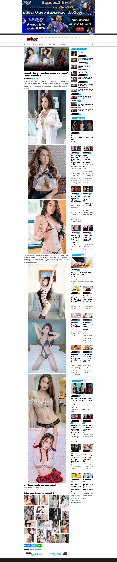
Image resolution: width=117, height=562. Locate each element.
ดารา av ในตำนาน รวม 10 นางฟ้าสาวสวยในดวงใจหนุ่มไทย (87, 457)
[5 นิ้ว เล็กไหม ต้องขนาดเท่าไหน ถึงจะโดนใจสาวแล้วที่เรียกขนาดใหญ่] (88, 288)
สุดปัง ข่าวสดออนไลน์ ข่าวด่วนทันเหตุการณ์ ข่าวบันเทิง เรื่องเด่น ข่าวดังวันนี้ (60, 38)
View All (82, 254)
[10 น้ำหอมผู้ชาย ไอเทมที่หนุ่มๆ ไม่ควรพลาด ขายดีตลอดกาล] (88, 475)
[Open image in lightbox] (31, 500)
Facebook (92, 34)
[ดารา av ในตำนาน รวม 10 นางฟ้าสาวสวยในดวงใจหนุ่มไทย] (88, 446)
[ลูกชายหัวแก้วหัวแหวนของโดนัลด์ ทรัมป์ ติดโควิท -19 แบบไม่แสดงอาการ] (74, 110)
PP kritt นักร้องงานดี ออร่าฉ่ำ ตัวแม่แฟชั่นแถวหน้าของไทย (76, 459)
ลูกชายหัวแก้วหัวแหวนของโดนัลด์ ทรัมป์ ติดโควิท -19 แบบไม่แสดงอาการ (85, 111)
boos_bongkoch (33, 490)
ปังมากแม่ (54, 44)
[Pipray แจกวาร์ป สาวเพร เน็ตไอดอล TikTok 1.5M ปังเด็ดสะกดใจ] (76, 228)
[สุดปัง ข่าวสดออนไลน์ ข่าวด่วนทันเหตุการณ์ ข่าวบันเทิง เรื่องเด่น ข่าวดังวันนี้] (24, 44)
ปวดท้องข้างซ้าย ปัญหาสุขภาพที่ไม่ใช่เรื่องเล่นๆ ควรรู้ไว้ (76, 358)
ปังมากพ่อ (49, 44)
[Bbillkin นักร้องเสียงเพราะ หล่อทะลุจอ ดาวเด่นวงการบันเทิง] (88, 416)
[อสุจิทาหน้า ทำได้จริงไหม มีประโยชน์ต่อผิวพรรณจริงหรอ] (76, 315)
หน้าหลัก (29, 44)
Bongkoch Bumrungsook (35, 487)
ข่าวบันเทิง (35, 44)
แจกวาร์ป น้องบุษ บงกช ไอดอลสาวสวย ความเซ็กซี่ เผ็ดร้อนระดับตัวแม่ (85, 79)
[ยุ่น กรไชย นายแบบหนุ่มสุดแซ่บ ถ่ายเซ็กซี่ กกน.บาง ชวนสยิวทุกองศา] (74, 66)
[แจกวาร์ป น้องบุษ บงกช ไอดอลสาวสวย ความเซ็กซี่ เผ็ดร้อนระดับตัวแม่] (74, 79)
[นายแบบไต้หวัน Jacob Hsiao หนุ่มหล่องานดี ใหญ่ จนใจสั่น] (74, 73)
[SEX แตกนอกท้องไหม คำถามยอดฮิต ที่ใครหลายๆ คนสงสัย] (88, 347)
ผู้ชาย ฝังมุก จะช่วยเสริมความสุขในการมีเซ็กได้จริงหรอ (82, 273)
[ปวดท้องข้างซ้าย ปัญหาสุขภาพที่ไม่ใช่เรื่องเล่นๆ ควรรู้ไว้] (76, 347)
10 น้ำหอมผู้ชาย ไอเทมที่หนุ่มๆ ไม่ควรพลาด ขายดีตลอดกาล (88, 487)
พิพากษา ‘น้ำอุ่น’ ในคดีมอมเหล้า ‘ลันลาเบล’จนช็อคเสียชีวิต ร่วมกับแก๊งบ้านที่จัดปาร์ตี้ (85, 98)
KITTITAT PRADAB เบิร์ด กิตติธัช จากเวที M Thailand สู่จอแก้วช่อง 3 (81, 400)
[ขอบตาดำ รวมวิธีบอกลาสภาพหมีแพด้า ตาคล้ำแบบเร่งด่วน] (76, 475)
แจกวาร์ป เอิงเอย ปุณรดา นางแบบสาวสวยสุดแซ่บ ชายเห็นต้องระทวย (37, 554)
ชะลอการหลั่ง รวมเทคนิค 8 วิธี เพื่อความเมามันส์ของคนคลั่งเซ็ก (88, 326)
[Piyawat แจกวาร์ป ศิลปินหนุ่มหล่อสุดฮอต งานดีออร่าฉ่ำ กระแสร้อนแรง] (76, 416)
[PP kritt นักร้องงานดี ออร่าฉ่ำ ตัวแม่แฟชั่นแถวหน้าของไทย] (76, 446)
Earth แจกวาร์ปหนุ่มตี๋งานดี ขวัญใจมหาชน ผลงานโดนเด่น (76, 199)
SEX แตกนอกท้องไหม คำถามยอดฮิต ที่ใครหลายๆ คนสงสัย (88, 358)
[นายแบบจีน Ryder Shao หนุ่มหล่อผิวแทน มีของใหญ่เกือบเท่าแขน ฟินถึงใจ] (74, 60)
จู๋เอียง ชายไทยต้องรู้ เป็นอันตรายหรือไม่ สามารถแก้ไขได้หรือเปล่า (76, 299)
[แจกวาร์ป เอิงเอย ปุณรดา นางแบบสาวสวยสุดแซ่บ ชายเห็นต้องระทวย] (74, 85)
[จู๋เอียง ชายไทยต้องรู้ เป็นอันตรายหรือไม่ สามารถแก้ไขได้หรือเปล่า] (76, 288)
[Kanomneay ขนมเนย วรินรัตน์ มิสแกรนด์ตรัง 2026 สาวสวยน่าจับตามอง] (74, 53)
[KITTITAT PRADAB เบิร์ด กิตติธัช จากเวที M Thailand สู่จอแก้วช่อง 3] (82, 388)
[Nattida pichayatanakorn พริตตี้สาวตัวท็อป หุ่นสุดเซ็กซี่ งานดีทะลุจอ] (88, 148)
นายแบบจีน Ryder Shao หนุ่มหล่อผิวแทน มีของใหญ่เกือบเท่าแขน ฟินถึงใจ (85, 60)
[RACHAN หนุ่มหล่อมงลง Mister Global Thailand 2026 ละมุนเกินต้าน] (76, 148)
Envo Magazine (67, 560)
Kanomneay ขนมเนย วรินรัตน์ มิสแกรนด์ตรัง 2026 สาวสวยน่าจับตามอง (85, 53)
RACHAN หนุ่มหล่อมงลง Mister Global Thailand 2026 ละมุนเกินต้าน (76, 159)
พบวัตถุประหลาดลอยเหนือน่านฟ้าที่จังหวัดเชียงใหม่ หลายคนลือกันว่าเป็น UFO (85, 91)
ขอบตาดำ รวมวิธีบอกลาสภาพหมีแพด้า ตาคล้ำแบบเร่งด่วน (76, 488)
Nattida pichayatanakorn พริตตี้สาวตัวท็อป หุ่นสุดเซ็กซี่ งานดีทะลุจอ (88, 160)
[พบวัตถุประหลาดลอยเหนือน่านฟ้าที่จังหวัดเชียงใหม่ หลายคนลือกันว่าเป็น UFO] (74, 90)
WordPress (57, 560)
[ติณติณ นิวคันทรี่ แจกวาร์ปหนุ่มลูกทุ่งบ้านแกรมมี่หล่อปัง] (88, 228)
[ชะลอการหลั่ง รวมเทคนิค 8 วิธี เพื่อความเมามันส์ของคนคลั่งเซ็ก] (88, 315)
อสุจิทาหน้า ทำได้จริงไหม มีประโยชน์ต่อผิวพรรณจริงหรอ (76, 325)
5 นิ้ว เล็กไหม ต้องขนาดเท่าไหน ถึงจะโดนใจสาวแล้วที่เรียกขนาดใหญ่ (88, 299)
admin (37, 78)
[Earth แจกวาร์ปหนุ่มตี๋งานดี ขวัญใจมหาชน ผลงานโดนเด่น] (76, 189)
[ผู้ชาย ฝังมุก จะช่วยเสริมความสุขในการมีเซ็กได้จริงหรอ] (82, 262)
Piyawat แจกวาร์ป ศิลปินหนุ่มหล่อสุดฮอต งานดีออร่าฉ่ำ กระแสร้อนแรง (76, 429)
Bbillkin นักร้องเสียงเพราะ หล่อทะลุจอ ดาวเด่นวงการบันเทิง (88, 428)
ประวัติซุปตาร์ (42, 44)
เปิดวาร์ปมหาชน (61, 44)
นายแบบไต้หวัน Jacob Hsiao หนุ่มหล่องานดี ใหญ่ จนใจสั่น (55, 554)
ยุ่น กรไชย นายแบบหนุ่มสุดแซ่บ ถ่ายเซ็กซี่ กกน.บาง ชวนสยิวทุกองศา (85, 66)
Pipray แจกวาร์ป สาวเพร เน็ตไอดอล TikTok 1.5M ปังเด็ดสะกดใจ (76, 239)
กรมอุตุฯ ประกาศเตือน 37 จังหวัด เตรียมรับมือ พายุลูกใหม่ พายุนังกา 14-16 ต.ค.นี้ (85, 104)
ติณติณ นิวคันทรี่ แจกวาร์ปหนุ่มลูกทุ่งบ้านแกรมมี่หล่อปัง (87, 238)
